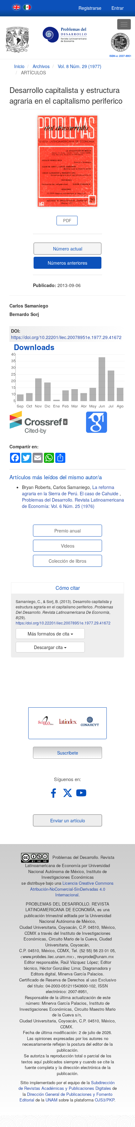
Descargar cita (49, 647)
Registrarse (89, 8)
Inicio (19, 66)
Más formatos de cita (49, 633)
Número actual (67, 248)
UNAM (51, 1100)
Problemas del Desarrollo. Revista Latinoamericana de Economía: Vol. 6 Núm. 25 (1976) (73, 503)
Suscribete (67, 753)
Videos (67, 546)
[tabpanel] (46, 721)
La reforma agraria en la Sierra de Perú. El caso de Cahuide (71, 490)
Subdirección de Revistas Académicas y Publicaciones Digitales (67, 1085)
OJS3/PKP (104, 1100)
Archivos (41, 66)
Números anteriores (67, 263)
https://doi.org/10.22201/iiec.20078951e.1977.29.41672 (66, 337)
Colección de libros (67, 561)
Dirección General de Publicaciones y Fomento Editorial (65, 1097)
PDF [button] (67, 220)
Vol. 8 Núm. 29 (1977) (79, 66)
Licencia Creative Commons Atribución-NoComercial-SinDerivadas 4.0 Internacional (72, 889)
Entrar (117, 8)
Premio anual (67, 530)
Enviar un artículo (67, 820)
